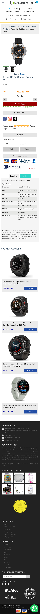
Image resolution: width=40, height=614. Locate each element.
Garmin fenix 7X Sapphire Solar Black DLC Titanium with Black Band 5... (18, 283)
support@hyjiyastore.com (12, 438)
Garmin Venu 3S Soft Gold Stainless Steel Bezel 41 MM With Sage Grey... (19, 406)
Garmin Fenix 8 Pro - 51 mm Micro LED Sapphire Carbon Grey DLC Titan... (17, 324)
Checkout (28, 149)
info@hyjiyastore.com (11, 440)
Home (6, 26)
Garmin (6, 544)
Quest (5, 552)
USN (5, 560)
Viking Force (7, 567)
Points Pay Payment (10, 534)
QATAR (30, 8)
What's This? (32, 168)
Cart (11, 149)
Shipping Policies (9, 537)
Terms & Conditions (14, 605)
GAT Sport (7, 562)
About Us (6, 524)
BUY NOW (30, 288)
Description (14, 176)
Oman (16, 8)
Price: (5, 92)
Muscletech (7, 555)
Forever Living (8, 547)
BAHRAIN (9, 11)
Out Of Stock (20, 104)
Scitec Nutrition (8, 565)
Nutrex (6, 557)
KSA (23, 8)
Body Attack (7, 550)
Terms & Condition (9, 527)
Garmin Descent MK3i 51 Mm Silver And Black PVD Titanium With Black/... (19, 365)
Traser (22, 74)
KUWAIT (17, 11)
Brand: (19, 74)
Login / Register (13, 19)
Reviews (25, 176)
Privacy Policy (8, 532)
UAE (9, 8)
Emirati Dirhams (27, 19)
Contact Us (7, 529)
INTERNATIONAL (29, 11)
